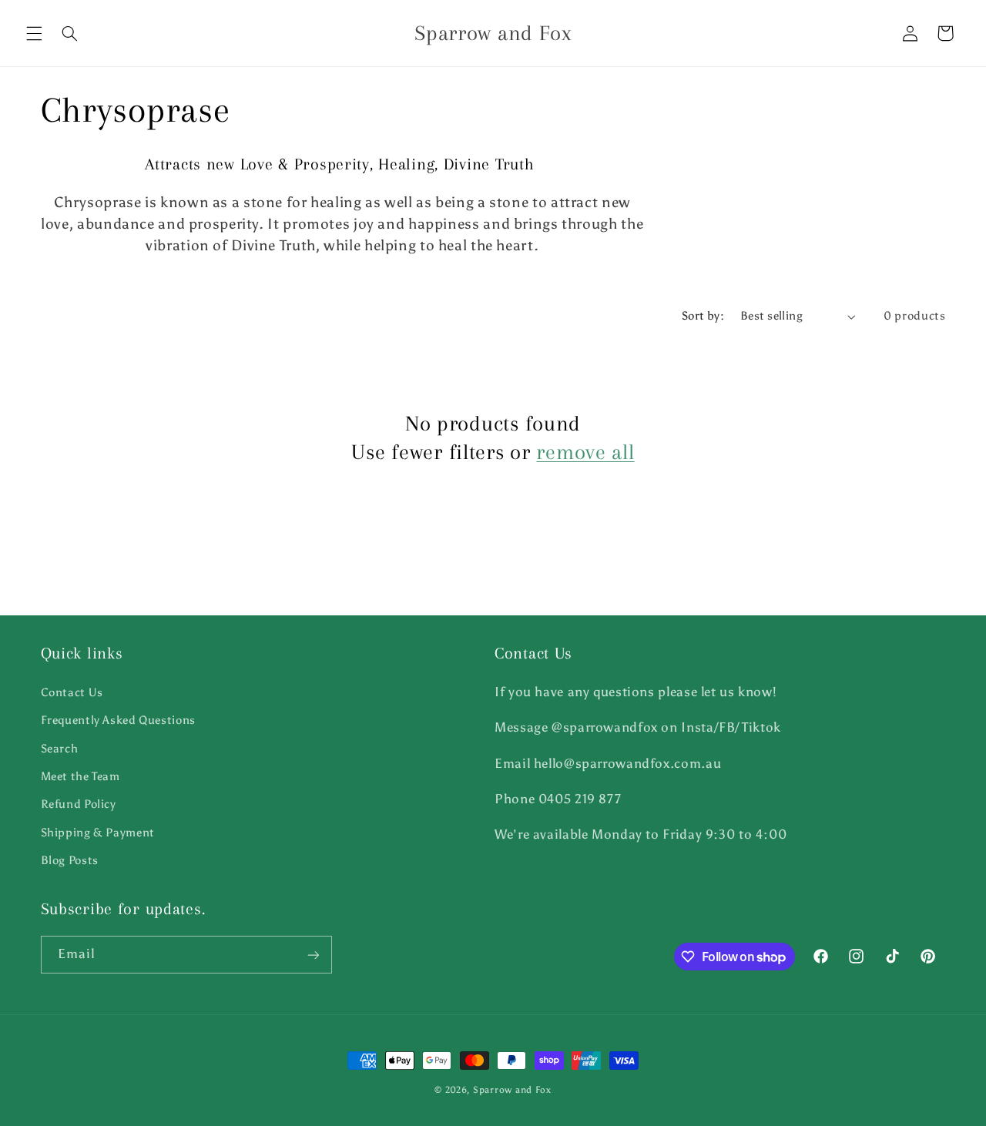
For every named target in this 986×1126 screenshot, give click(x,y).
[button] (34, 33)
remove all (585, 452)
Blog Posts (70, 859)
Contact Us (72, 692)
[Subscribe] (312, 955)
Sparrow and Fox (512, 1089)
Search (60, 748)
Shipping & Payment (98, 832)
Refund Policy (78, 804)
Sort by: (703, 316)
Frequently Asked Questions (118, 719)
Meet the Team (80, 776)
